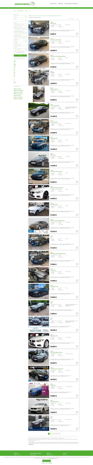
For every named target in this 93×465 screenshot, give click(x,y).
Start (14, 10)
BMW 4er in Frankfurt (18, 92)
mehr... (15, 82)
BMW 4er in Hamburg (18, 93)
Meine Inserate (33, 454)
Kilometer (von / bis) (17, 35)
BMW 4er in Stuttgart (18, 98)
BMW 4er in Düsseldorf (18, 90)
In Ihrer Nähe (17, 86)
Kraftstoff (15, 39)
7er (14, 74)
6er (14, 72)
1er (14, 62)
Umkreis (15, 47)
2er (14, 67)
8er (14, 75)
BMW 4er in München (18, 97)
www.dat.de (30, 444)
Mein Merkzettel (33, 455)
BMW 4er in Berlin (17, 88)
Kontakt (64, 454)
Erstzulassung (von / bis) (18, 31)
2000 (15, 64)
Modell (15, 18)
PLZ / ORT (16, 43)
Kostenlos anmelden (50, 454)
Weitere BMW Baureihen (19, 58)
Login (15, 455)
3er (14, 69)
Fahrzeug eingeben (17, 454)
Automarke (16, 14)
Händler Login (49, 455)
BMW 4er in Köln (17, 95)
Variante (15, 22)
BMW (26, 10)
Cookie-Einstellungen (51, 458)
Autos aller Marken (20, 10)
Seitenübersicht (66, 455)
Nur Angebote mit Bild (20, 52)
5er (14, 70)
